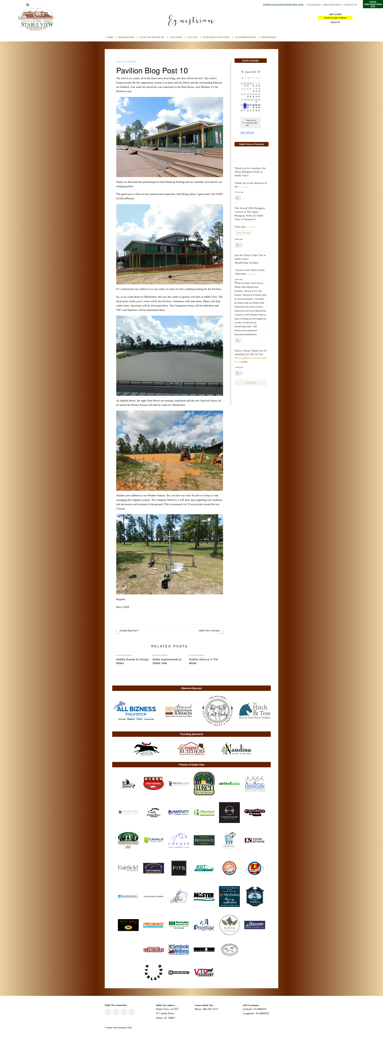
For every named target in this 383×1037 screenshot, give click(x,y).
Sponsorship (268, 37)
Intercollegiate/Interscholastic (283, 5)
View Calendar (247, 132)
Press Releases (332, 5)
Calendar (176, 37)
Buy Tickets (243, 232)
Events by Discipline (152, 37)
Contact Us (350, 5)
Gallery (192, 37)
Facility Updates (126, 62)
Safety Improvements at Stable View (167, 661)
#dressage (240, 357)
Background (126, 37)
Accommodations (245, 37)
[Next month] (259, 71)
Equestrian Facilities (216, 37)
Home (110, 37)
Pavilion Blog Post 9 (129, 630)
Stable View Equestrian (117, 1027)
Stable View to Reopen (209, 630)
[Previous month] (242, 71)
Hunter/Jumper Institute (335, 17)
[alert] (250, 122)
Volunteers (314, 5)
